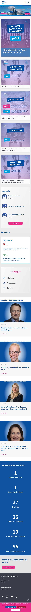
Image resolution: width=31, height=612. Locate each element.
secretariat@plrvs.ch (6, 587)
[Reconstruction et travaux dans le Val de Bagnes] (15, 312)
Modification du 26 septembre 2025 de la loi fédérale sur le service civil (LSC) (14, 259)
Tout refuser (22, 607)
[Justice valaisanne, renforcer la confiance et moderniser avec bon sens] (15, 431)
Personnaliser (15, 610)
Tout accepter (11, 607)
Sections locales (8, 567)
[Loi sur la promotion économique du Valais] (15, 352)
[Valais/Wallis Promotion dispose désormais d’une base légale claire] (15, 391)
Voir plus (15, 223)
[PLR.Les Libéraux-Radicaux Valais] (5, 3)
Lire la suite (4, 334)
